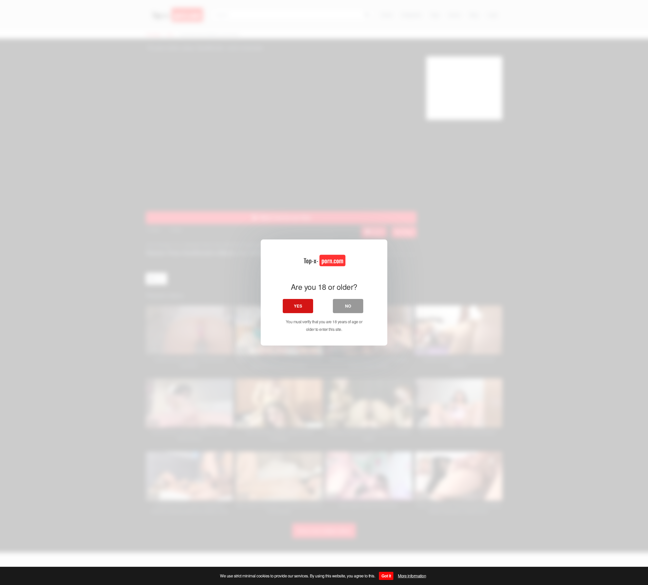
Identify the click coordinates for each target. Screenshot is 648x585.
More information (412, 576)
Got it (386, 576)
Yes (298, 306)
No (348, 306)
